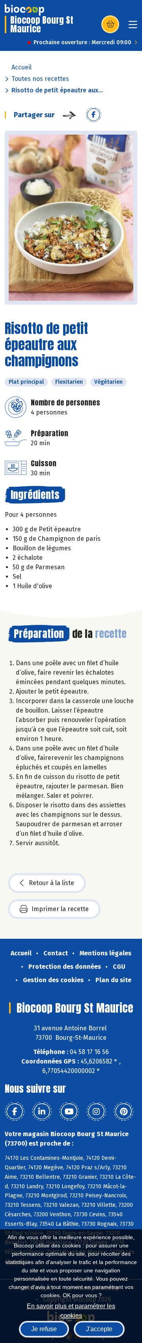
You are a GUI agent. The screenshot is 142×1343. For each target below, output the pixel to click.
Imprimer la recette (60, 909)
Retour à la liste (51, 883)
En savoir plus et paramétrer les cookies (71, 1310)
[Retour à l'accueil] (24, 10)
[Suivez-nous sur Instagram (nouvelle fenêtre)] (96, 1112)
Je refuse (44, 1329)
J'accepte (99, 1329)
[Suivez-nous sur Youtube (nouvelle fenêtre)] (69, 1112)
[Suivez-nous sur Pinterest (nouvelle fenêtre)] (123, 1112)
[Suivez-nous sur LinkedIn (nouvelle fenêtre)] (42, 1112)
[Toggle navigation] (133, 27)
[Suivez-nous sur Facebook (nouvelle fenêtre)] (14, 1112)
